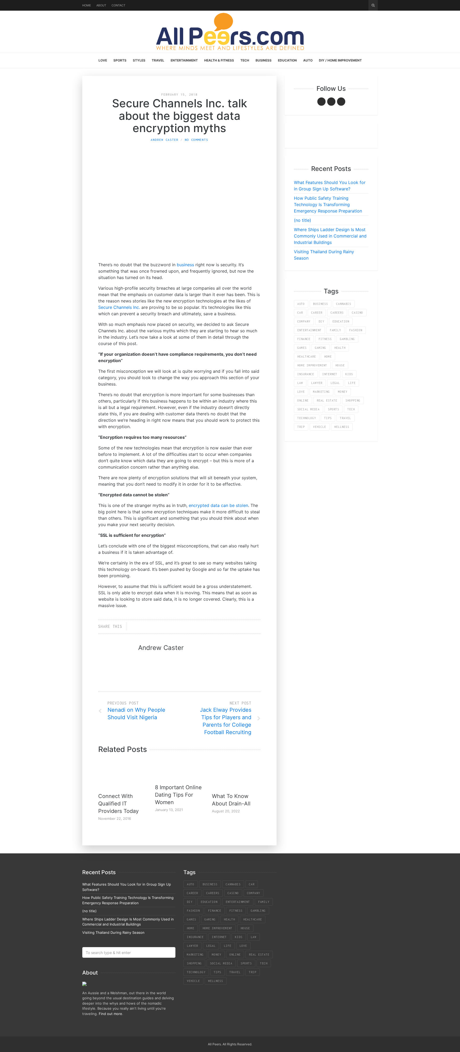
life (352, 382)
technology (306, 418)
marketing (321, 391)
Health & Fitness (219, 60)
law (300, 382)
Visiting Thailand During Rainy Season (113, 932)
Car (300, 312)
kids (349, 374)
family (335, 330)
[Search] (373, 5)
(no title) (302, 220)
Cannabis (343, 303)
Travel (158, 60)
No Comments (196, 139)
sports (333, 409)
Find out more (110, 1014)
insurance (305, 374)
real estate (327, 400)
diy (321, 321)
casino (357, 312)
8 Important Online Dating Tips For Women (178, 794)
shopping (353, 400)
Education (287, 60)
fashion (355, 330)
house (340, 365)
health (340, 347)
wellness (341, 426)
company (303, 321)
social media (308, 409)
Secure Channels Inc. (119, 307)
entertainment (309, 330)
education (340, 321)
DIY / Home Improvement (340, 60)
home (328, 356)
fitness (325, 339)
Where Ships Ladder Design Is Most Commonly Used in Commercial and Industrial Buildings (330, 236)
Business (264, 60)
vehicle (319, 426)
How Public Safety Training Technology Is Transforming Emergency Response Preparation (328, 204)
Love (102, 60)
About (101, 5)
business (185, 264)
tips (328, 418)
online (303, 400)
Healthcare (306, 356)
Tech (244, 60)
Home (86, 5)
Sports (119, 60)
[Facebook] (321, 101)
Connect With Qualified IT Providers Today (118, 803)
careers (337, 312)
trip (301, 426)
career (316, 312)
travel (345, 418)
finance (303, 339)
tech (351, 409)
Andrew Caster (164, 139)
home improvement (312, 365)
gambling (347, 339)
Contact (118, 5)
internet (329, 374)
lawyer (316, 382)
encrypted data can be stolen (218, 505)
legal (335, 382)
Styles (139, 60)
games (302, 347)
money (342, 391)
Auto (308, 60)
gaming (320, 347)
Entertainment (184, 60)
